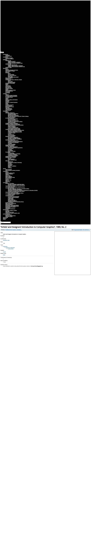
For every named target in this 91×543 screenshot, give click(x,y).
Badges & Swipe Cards (10, 173)
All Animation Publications (13, 113)
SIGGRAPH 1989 (6, 240)
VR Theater (7, 91)
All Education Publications (13, 137)
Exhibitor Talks (8, 64)
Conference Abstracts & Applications (15, 141)
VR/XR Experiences (9, 91)
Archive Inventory (6, 214)
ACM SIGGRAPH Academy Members (12, 170)
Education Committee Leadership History (16, 191)
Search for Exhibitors (9, 58)
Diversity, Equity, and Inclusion (11, 99)
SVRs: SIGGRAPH (11, 159)
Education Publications (9, 136)
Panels (6, 103)
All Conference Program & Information (15, 125)
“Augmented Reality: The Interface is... (82, 229)
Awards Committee (9, 202)
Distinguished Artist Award (13, 77)
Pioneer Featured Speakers (13, 197)
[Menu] (0, 51)
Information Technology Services (12, 205)
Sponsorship (5, 217)
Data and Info (6, 209)
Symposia (7, 107)
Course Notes (10, 148)
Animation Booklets (12, 114)
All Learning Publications (13, 146)
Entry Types (10, 76)
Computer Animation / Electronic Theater (13, 79)
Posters (7, 104)
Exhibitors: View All (11, 61)
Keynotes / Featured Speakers (11, 102)
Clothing (7, 174)
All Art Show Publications (13, 118)
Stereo (9, 166)
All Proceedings (11, 152)
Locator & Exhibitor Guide (13, 127)
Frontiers (7, 101)
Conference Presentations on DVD (15, 132)
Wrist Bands (7, 181)
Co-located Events (9, 97)
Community (5, 182)
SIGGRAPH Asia (8, 56)
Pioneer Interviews (11, 200)
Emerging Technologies (10, 83)
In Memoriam (10, 198)
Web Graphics (8, 110)
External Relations (9, 204)
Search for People (9, 57)
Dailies (6, 98)
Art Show (7, 72)
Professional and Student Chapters (12, 193)
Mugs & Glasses (8, 176)
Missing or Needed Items (10, 215)
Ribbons (7, 180)
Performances (8, 86)
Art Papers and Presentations (11, 96)
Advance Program (11, 125)
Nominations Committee (10, 207)
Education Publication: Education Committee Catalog (18, 188)
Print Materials (8, 180)
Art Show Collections (12, 75)
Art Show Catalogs (11, 119)
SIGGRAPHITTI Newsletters (10, 156)
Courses (7, 98)
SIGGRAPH (7, 55)
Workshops (7, 92)
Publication (5, 246)
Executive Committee (9, 183)
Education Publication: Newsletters (15, 189)
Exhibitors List (8, 60)
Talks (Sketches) (8, 108)
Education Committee (9, 187)
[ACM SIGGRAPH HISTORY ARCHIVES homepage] (25, 50)
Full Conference (11, 134)
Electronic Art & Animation (13, 115)
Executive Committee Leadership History (16, 184)
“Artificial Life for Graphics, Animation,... (13, 229)
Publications (5, 111)
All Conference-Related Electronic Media (16, 130)
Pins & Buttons (8, 178)
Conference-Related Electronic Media (12, 129)
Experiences (5, 68)
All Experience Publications (13, 140)
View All (6, 69)
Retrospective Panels (9, 106)
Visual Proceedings (11, 117)
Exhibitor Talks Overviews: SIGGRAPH (15, 65)
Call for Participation (12, 126)
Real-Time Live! (8, 87)
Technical (10, 167)
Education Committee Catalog (14, 138)
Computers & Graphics (12, 154)
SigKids (6, 89)
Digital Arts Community (10, 186)
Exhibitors (5, 59)
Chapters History (11, 194)
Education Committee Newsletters (15, 139)
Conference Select (11, 132)
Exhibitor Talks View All (12, 64)
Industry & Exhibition (12, 166)
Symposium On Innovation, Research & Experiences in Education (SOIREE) (23, 190)
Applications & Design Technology (15, 162)
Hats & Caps (7, 175)
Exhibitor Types (8, 67)
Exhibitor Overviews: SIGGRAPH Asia (15, 63)
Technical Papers (8, 109)
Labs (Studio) (8, 85)
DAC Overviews (11, 74)
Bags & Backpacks (9, 173)
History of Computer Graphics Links (12, 213)
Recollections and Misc (12, 200)
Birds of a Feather (9, 77)
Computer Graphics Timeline (11, 210)
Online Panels (10, 199)
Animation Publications (10, 112)
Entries (9, 73)
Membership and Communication (12, 206)
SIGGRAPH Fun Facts (9, 212)
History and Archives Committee (11, 192)
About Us (5, 218)
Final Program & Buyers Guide (14, 128)
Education (7, 100)
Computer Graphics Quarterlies (11, 123)
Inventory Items (8, 214)
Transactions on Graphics (13, 155)
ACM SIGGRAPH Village (10, 71)
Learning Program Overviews (11, 95)
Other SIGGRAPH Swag (10, 177)
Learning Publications (9, 145)
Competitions (8, 78)
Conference (10, 164)
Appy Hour (7, 71)
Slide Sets (7, 160)
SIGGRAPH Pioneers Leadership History (16, 201)
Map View (7, 211)
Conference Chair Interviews (13, 196)
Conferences (5, 54)
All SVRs (9, 158)
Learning (4, 93)
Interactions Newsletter (10, 145)
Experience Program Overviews (11, 70)
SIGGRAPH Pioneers (9, 195)
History (6, 84)
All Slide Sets (10, 161)
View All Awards (8, 169)
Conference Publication (10, 247)
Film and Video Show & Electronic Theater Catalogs (18, 116)
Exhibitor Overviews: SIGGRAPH (14, 62)
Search (4, 219)
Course (4, 251)
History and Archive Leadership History (15, 193)
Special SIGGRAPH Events (10, 90)
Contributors (5, 57)
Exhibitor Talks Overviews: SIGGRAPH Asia (16, 66)
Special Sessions (8, 105)
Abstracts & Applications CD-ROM (15, 131)
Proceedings (10, 150)
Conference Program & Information (12, 124)
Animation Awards (11, 82)
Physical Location (8, 216)
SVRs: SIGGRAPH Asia (12, 159)
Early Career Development (10, 203)
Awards (4, 168)
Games (6, 84)
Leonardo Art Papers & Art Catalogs (15, 121)
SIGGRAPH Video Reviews (10, 157)
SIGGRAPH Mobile (9, 88)
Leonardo (10, 143)
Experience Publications (10, 139)
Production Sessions (9, 105)
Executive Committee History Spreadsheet (16, 185)
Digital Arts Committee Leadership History (16, 186)
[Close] (0, 221)
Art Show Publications (9, 118)
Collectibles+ (5, 171)
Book (4, 254)
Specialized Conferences (10, 208)
